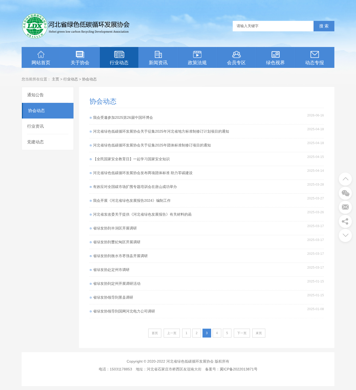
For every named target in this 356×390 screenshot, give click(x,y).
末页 (259, 333)
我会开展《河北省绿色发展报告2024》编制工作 (132, 200)
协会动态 (89, 79)
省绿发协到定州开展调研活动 (116, 283)
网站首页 (41, 62)
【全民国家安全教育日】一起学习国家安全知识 (131, 159)
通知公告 (35, 95)
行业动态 (119, 62)
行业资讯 (35, 126)
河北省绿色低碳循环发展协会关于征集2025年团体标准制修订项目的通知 (152, 145)
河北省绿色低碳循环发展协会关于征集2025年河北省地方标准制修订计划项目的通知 (161, 131)
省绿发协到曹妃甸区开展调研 (116, 242)
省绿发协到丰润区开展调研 (115, 228)
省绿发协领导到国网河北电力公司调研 (124, 311)
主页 (55, 79)
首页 (155, 333)
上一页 (171, 333)
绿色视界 (275, 62)
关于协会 (80, 62)
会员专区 (236, 62)
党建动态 (35, 142)
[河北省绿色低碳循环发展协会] (76, 38)
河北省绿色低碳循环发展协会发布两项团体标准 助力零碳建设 (143, 173)
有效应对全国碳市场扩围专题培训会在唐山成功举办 (135, 187)
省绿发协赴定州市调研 (111, 270)
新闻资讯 (158, 62)
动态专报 (314, 62)
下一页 (242, 333)
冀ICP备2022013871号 (238, 369)
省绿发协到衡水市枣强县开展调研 (120, 256)
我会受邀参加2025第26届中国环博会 (123, 117)
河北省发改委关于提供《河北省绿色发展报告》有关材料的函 (142, 214)
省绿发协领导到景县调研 (113, 297)
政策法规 (197, 62)
